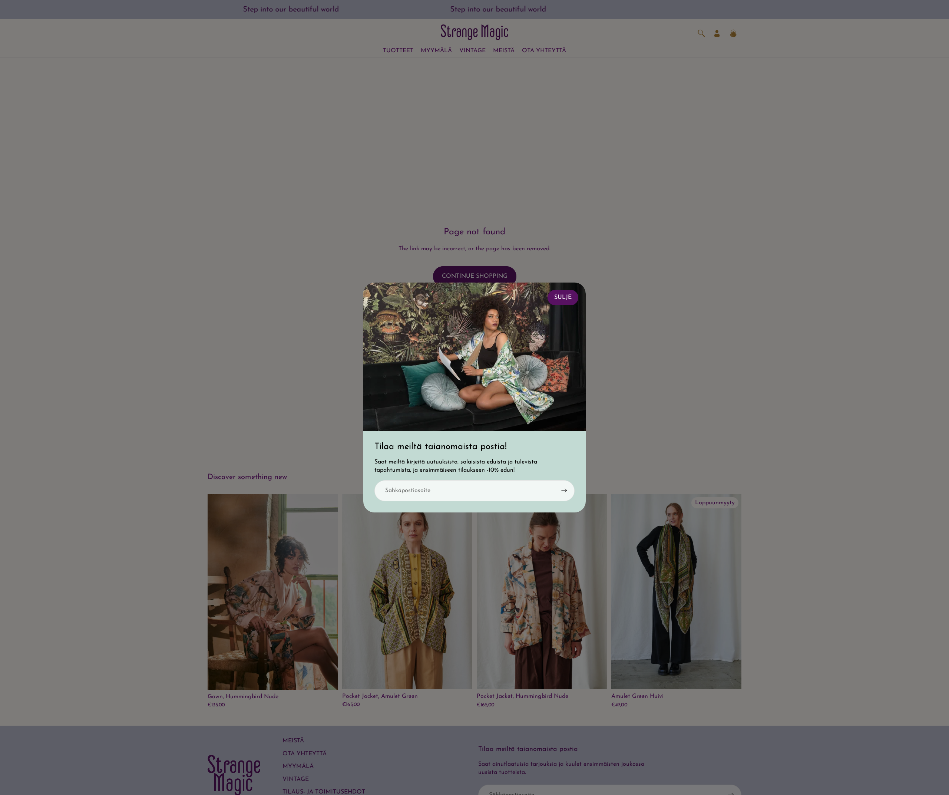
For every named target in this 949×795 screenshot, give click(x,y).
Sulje (563, 297)
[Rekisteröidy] (564, 491)
